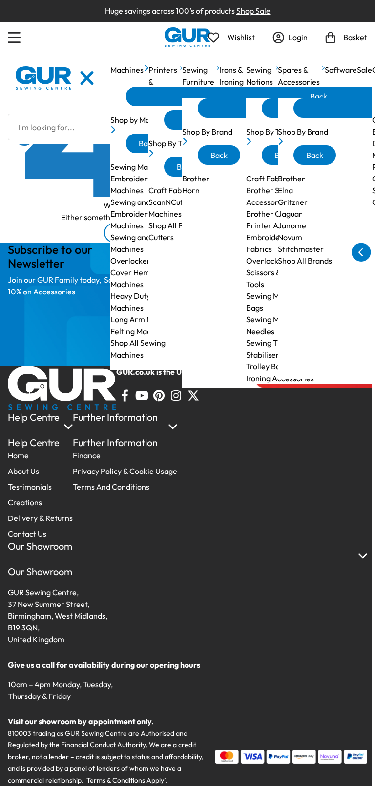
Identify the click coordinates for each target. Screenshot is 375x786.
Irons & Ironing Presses (232, 81)
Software (341, 70)
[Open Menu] (15, 37)
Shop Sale (253, 11)
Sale (364, 70)
